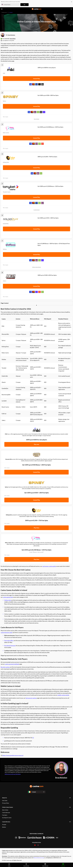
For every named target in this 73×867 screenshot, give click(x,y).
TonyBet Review (37, 209)
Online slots (7, 600)
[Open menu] (1, 9)
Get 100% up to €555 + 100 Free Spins (48, 218)
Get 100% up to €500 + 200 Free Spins (48, 95)
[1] (33, 737)
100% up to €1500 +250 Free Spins (47, 275)
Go (24, 4)
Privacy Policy (5, 803)
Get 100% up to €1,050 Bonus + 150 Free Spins (50, 186)
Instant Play (36, 472)
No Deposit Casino (6, 817)
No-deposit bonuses (10, 645)
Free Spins (4, 815)
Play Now (36, 528)
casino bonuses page (6, 632)
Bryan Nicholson (11, 35)
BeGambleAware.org (39, 857)
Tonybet (4, 824)
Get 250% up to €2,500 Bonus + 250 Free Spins (50, 127)
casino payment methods (12, 664)
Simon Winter (13, 38)
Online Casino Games (7, 807)
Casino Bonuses (6, 812)
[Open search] (71, 9)
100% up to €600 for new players (47, 67)
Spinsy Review (36, 119)
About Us (4, 797)
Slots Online (5, 810)
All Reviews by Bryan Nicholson (13, 774)
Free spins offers (9, 640)
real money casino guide (49, 566)
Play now (36, 444)
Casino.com (4, 12)
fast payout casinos (31, 698)
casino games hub (8, 597)
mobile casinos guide (63, 695)
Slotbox (4, 827)
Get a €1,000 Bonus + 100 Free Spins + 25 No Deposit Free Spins (54, 244)
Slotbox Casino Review (36, 267)
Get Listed (4, 800)
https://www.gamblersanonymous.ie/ (12, 755)
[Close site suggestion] (71, 2)
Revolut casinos (5, 667)
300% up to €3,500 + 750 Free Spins (47, 156)
